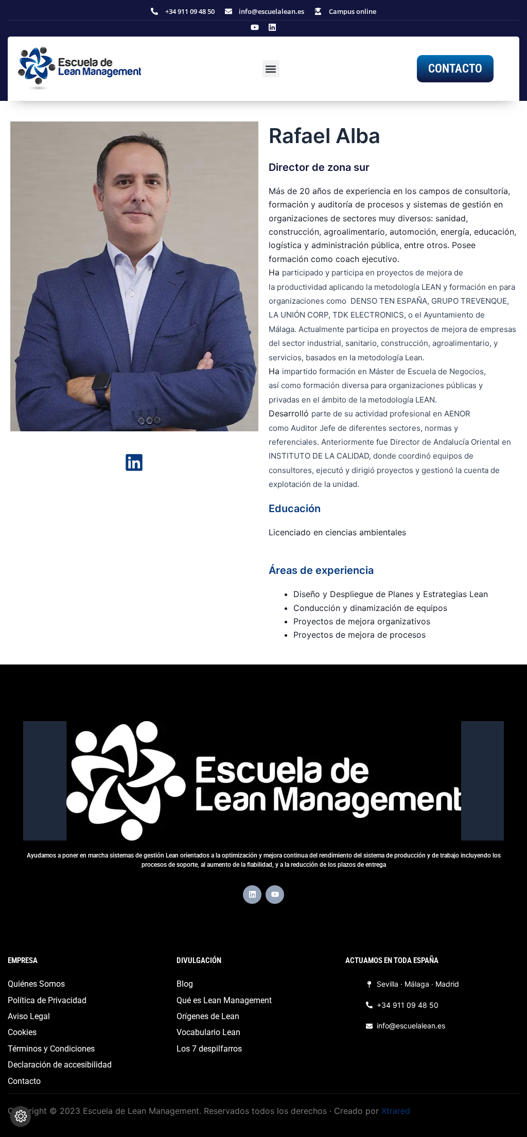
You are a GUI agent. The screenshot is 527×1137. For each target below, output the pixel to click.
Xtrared (395, 1111)
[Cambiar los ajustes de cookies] (20, 1116)
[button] (270, 68)
